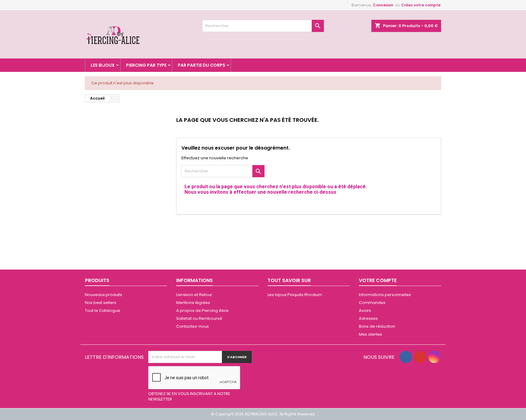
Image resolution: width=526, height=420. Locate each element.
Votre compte (378, 280)
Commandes (372, 302)
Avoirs (365, 310)
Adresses (368, 318)
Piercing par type (146, 65)
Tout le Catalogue (102, 310)
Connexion (383, 5)
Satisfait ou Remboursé (199, 318)
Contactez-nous (192, 326)
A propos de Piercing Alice (202, 310)
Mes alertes (370, 334)
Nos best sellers (100, 302)
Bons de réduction (377, 326)
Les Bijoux (103, 65)
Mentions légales (193, 302)
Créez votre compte (420, 5)
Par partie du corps (201, 65)
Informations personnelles (385, 295)
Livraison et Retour (194, 295)
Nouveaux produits (103, 295)
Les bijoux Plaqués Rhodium (295, 295)
